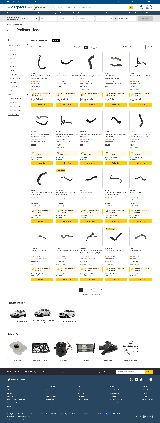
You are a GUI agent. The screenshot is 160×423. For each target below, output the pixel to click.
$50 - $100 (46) (14, 102)
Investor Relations (50, 403)
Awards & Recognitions (51, 396)
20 (86, 47)
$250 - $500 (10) (15, 110)
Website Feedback (147, 400)
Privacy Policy (40, 414)
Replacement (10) (15, 78)
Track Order (81, 393)
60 (96, 47)
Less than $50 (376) (16, 98)
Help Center (81, 390)
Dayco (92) (13, 54)
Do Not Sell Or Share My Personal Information (19, 416)
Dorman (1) (13, 86)
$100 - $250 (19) (15, 106)
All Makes (10, 390)
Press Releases (49, 400)
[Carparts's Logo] (22, 7)
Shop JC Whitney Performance (16, 400)
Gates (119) (13, 50)
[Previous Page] (76, 290)
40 (91, 47)
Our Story (47, 390)
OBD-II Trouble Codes (116, 400)
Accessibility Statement (86, 414)
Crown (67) (13, 62)
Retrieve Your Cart (83, 400)
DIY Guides (113, 396)
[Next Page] (107, 290)
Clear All (55, 40)
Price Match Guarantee (84, 403)
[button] (45, 40)
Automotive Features (116, 403)
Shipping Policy (11, 414)
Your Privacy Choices (116, 414)
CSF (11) (12, 70)
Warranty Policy (22, 414)
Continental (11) (14, 74)
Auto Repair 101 (115, 393)
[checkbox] (9, 50)
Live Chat (144, 396)
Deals (9, 406)
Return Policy (31, 414)
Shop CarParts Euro (13, 403)
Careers (47, 393)
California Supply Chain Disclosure (69, 414)
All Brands (10, 396)
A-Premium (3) (14, 82)
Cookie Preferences (100, 414)
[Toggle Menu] (9, 7)
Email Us (144, 393)
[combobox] (29, 18)
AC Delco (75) (14, 58)
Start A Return (82, 396)
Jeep (14, 24)
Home (9, 24)
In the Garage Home (116, 390)
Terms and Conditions (52, 414)
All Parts (9, 393)
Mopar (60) (13, 66)
